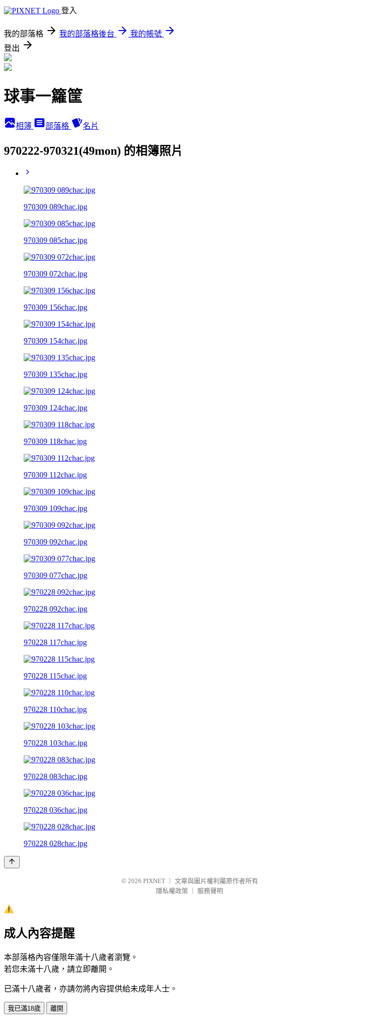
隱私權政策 (172, 890)
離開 (56, 1008)
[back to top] (12, 862)
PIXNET (154, 881)
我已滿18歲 (24, 1008)
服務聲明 (210, 890)
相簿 (25, 126)
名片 (91, 126)
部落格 (58, 126)
